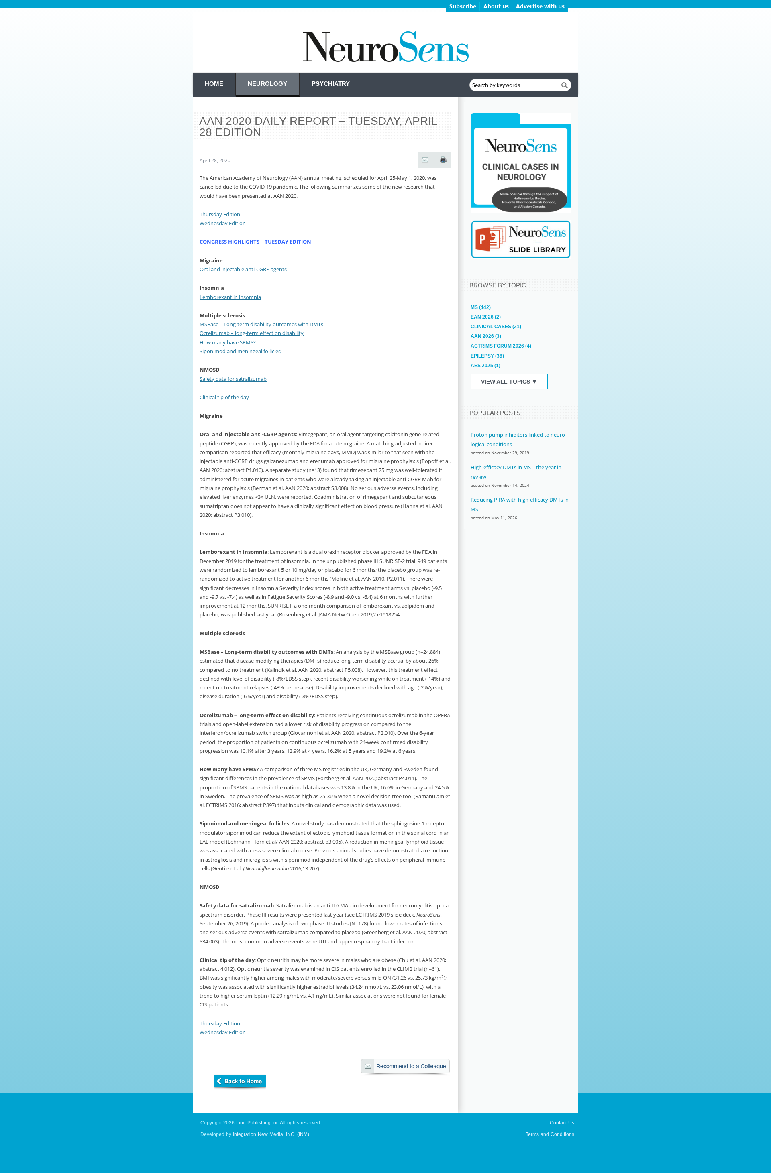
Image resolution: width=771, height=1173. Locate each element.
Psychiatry (331, 83)
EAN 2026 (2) (486, 317)
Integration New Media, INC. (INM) (271, 1134)
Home (214, 83)
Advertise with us (540, 6)
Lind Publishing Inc (257, 1123)
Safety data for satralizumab (233, 378)
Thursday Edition (220, 214)
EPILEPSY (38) (487, 356)
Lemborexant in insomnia (230, 297)
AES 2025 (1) (485, 365)
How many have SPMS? (228, 342)
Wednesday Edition (223, 223)
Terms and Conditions (550, 1134)
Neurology (267, 83)
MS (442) (481, 307)
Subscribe (462, 6)
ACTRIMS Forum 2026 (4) (501, 346)
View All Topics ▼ (509, 381)
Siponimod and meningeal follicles (240, 351)
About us (496, 6)
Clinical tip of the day (224, 397)
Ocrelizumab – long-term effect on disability (252, 333)
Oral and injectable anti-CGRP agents (243, 269)
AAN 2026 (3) (486, 336)
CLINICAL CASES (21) (496, 326)
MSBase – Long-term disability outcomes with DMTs (261, 324)
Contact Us (562, 1123)
